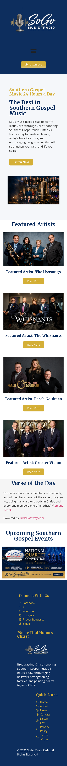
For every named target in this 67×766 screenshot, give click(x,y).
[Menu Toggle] (33, 51)
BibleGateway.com (32, 518)
